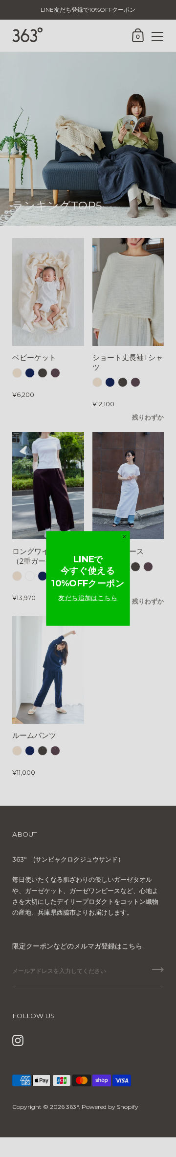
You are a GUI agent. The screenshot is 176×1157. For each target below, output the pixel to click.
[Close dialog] (124, 536)
